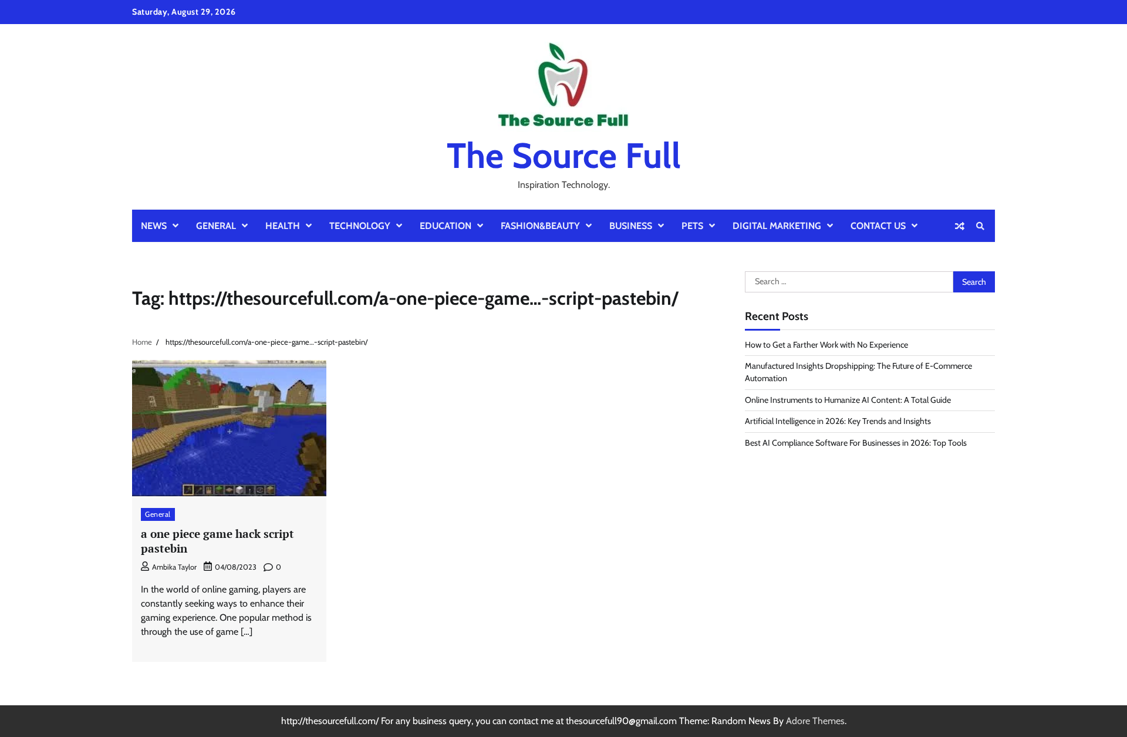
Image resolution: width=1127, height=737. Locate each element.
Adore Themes (815, 720)
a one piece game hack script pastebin (217, 541)
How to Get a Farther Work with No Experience (826, 344)
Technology (359, 225)
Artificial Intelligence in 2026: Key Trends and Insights (838, 421)
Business (630, 225)
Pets (692, 225)
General (216, 225)
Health (282, 225)
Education (445, 225)
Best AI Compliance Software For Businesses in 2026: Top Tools (856, 443)
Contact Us (878, 225)
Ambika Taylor (174, 567)
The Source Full (564, 155)
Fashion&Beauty (540, 225)
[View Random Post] (960, 226)
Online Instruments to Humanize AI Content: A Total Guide (848, 400)
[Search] (980, 226)
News (154, 225)
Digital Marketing (777, 225)
